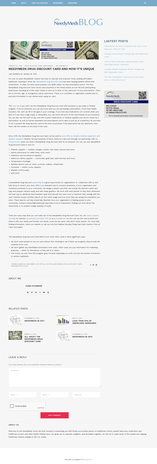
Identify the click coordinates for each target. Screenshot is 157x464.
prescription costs (19, 266)
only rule (16, 106)
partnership (37, 182)
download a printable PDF (37, 218)
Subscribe (72, 3)
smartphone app (62, 218)
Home (13, 3)
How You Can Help (40, 3)
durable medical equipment (23, 264)
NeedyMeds (58, 3)
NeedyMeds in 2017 (34, 321)
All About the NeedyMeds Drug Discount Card (34, 339)
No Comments (62, 66)
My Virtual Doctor (44, 264)
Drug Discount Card (34, 66)
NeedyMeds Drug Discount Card (49, 82)
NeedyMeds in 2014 (82, 337)
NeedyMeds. (87, 459)
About (24, 3)
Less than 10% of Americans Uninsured (84, 322)
